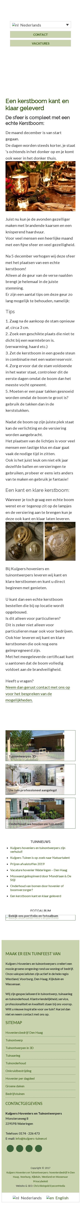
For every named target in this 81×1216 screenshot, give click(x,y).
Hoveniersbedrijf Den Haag (24, 1032)
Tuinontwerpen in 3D (20, 1048)
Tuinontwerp (14, 1040)
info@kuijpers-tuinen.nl (31, 1138)
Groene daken (15, 1086)
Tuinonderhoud (16, 1063)
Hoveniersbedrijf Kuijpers (40, 13)
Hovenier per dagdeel (20, 1078)
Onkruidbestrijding (18, 1071)
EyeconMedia (57, 1186)
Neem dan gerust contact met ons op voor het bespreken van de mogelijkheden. (38, 693)
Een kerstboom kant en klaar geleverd (35, 896)
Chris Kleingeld (42, 1186)
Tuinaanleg (13, 1055)
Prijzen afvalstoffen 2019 (27, 864)
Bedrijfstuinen (15, 1093)
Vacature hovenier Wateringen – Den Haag (38, 870)
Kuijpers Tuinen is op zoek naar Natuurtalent (40, 857)
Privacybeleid (40, 1181)
